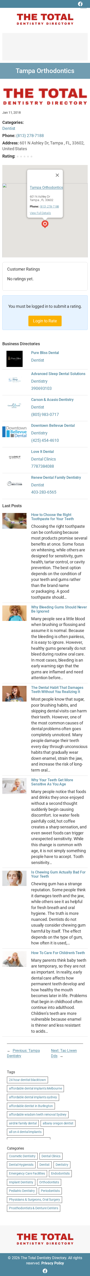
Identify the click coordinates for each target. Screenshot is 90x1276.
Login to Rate (45, 320)
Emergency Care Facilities (27, 1173)
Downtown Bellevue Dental (53, 426)
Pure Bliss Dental (45, 353)
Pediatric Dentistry (22, 1191)
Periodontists (50, 1191)
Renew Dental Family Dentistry (56, 478)
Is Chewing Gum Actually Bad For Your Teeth (58, 874)
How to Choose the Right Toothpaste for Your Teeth (52, 517)
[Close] (57, 175)
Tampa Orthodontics (46, 187)
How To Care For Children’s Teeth (58, 953)
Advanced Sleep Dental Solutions (58, 374)
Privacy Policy (52, 1263)
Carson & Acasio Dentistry (52, 400)
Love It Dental (42, 452)
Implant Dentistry (21, 1182)
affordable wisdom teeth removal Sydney (37, 1114)
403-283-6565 (43, 492)
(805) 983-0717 (45, 414)
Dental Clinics (43, 459)
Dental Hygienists (21, 1164)
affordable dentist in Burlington (31, 1106)
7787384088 (42, 466)
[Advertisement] (45, 49)
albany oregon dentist (58, 1123)
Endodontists (60, 1173)
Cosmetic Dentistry (22, 1156)
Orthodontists (49, 1182)
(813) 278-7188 (30, 135)
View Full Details (40, 213)
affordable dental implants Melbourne (35, 1088)
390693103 (41, 388)
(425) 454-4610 (45, 440)
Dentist (8, 128)
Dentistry (39, 381)
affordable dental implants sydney (33, 1097)
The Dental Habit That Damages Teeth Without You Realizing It (57, 690)
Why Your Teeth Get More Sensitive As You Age (52, 782)
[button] (45, 224)
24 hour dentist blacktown (27, 1080)
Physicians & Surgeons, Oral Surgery (34, 1199)
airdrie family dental (23, 1123)
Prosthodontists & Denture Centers (33, 1208)
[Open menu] (84, 5)
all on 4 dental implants (25, 1132)
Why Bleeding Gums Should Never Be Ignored (59, 609)
